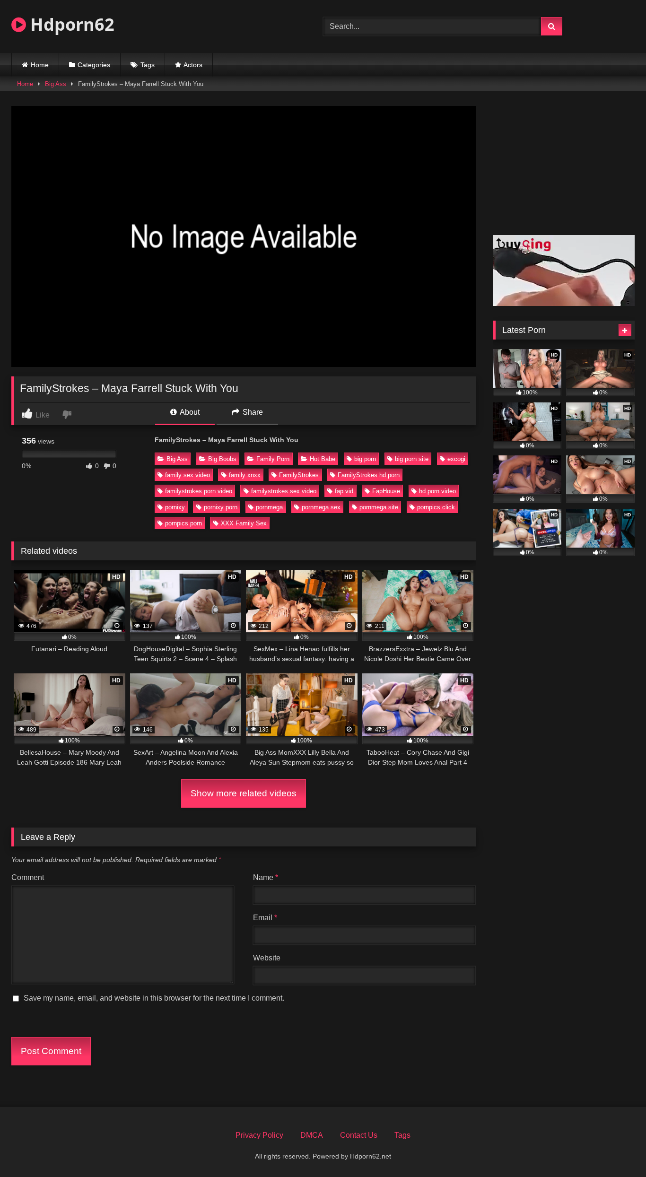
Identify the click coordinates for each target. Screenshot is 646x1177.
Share (252, 412)
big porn (365, 458)
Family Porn (272, 458)
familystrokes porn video (198, 491)
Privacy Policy (259, 1135)
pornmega (269, 507)
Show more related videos (244, 793)
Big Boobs (222, 458)
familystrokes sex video (283, 491)
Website (266, 958)
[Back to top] (616, 1149)
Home (40, 65)
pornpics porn (183, 523)
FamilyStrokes (299, 475)
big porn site (411, 458)
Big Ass (55, 83)
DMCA (311, 1135)
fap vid (344, 491)
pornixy (175, 507)
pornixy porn (220, 507)
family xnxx (245, 475)
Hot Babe (322, 458)
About (189, 412)
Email (265, 918)
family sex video (187, 475)
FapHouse (386, 491)
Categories (94, 65)
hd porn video (437, 491)
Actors (192, 65)
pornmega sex (321, 507)
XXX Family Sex (244, 523)
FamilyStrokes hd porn (369, 475)
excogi (456, 458)
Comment (27, 877)
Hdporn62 (70, 24)
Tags (147, 65)
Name (265, 877)
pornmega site (378, 507)
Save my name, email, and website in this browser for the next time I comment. (154, 998)
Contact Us (358, 1135)
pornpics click (436, 507)
